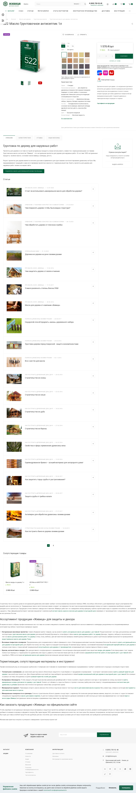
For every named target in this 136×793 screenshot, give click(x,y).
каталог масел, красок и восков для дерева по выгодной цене (74, 611)
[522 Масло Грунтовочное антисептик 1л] (30, 55)
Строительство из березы (36, 429)
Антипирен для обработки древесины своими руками (47, 514)
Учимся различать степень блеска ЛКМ (41, 288)
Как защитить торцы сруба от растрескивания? (45, 479)
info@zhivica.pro (111, 756)
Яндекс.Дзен (130, 769)
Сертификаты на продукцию (105, 103)
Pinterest (110, 774)
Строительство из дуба (35, 412)
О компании (28, 753)
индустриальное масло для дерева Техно (16, 639)
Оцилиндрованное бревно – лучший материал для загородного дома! (54, 462)
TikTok (105, 774)
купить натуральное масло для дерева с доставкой (81, 632)
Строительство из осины (35, 378)
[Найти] (84, 4)
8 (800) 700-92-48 (95, 3)
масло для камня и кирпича (30, 696)
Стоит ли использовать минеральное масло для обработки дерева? (53, 191)
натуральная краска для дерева (33, 655)
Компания (29, 749)
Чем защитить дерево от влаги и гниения (42, 271)
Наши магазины (54, 138)
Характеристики (25, 138)
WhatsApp (125, 769)
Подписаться (104, 734)
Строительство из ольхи (35, 395)
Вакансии (28, 764)
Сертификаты (29, 772)
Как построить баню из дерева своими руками (44, 531)
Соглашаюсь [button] (126, 788)
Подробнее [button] (100, 788)
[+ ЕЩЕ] (130, 11)
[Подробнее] (93, 189)
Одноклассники (120, 769)
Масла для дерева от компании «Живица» (42, 305)
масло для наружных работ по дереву (87, 634)
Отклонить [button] (112, 788)
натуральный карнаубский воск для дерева (119, 645)
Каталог (6, 749)
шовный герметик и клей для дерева (43, 677)
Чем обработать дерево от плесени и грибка (43, 225)
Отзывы (40, 138)
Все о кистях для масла (35, 361)
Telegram (110, 769)
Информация (57, 749)
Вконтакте (105, 769)
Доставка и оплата (58, 753)
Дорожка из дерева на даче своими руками (43, 254)
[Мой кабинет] (108, 4)
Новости (28, 756)
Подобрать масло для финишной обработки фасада (23, 171)
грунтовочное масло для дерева (23, 634)
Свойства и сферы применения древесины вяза (45, 446)
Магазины (55, 756)
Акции (5, 753)
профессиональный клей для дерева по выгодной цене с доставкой (102, 674)
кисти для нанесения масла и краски (87, 688)
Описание (9, 138)
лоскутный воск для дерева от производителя (54, 647)
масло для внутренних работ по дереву (21, 637)
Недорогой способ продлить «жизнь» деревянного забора (49, 322)
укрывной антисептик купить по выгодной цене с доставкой (106, 653)
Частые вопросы (30, 775)
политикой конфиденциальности (55, 790)
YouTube (115, 769)
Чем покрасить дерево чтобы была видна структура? (47, 208)
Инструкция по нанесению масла (62, 759)
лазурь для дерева (104, 650)
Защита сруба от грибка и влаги (38, 496)
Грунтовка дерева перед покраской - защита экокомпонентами (51, 344)
